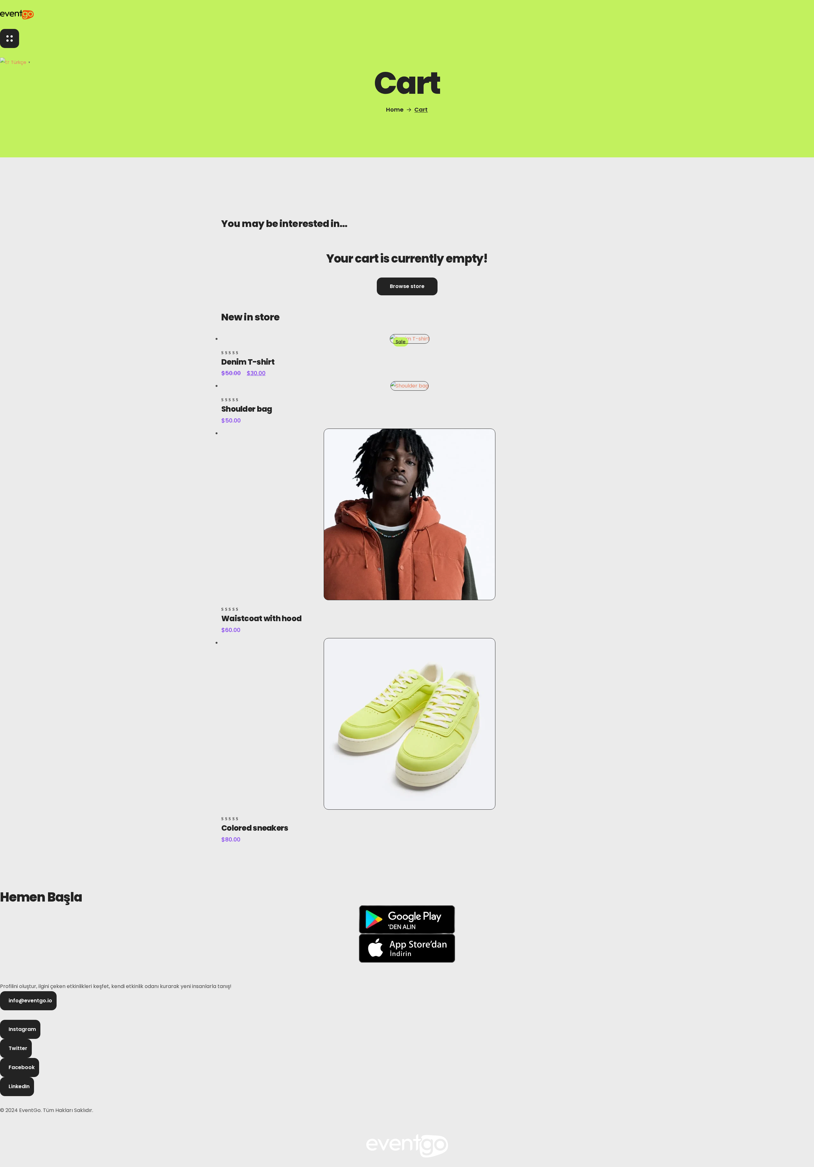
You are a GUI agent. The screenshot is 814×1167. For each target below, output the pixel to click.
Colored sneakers (254, 828)
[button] (28, 1000)
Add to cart (246, 330)
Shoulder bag (246, 409)
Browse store (407, 286)
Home (395, 109)
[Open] (9, 38)
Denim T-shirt (248, 362)
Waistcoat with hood (261, 618)
